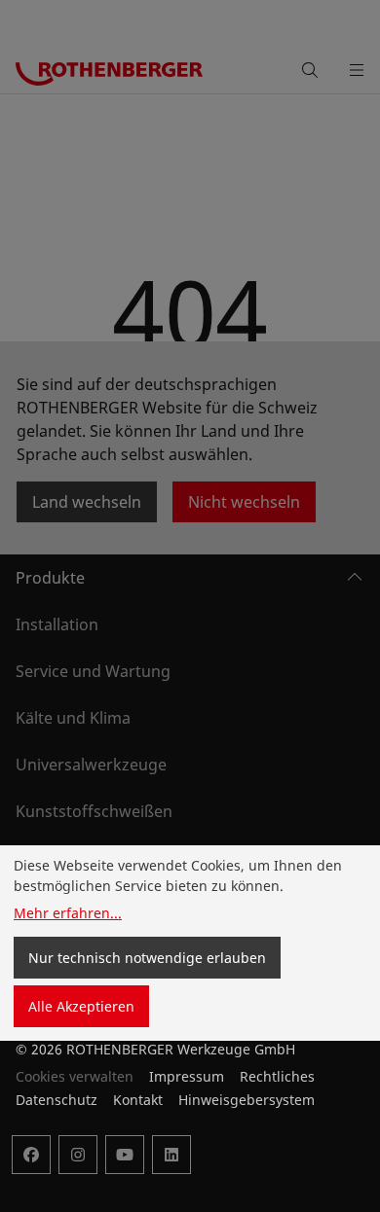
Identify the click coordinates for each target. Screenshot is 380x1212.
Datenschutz (56, 1099)
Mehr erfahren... (68, 913)
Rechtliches (277, 1076)
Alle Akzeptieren (81, 1006)
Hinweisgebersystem (246, 1099)
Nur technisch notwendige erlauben (147, 957)
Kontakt (138, 1099)
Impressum (186, 1076)
